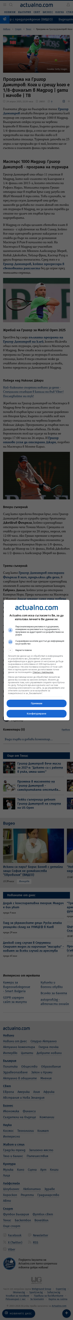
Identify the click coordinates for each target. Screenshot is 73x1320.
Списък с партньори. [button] (43, 672)
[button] (36, 650)
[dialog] (36, 660)
